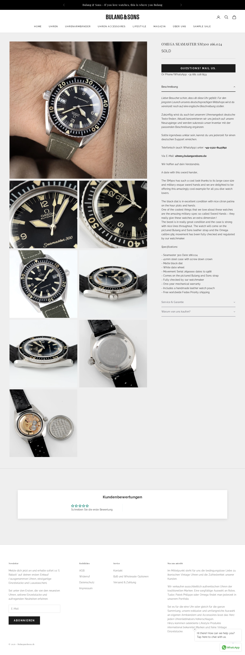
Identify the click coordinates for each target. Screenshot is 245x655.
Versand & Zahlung (124, 582)
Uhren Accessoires (112, 26)
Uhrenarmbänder (78, 26)
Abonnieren (24, 620)
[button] (198, 87)
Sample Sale (202, 26)
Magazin (160, 26)
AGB (81, 570)
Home (38, 26)
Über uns (179, 26)
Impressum (86, 588)
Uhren (53, 26)
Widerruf (84, 576)
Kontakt (117, 570)
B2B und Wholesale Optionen (131, 576)
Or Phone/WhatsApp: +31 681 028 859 (184, 74)
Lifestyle (139, 26)
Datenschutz (86, 582)
